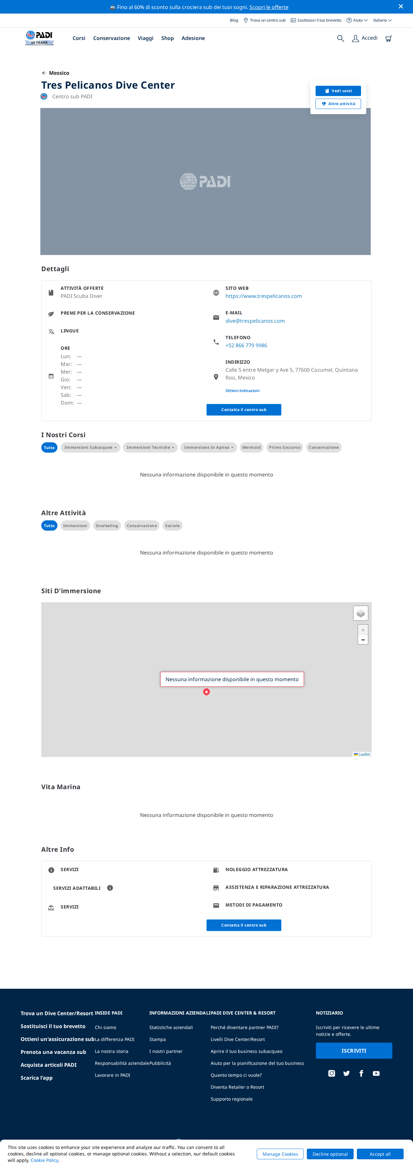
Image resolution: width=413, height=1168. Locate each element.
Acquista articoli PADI (48, 1064)
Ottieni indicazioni (242, 390)
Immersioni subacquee (89, 447)
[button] (206, 692)
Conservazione (111, 38)
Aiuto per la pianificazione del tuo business (257, 1063)
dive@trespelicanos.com (255, 320)
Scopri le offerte (268, 7)
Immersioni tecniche (148, 447)
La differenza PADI (115, 1039)
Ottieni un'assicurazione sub (58, 1039)
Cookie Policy (44, 1160)
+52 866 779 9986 (246, 345)
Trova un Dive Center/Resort (57, 1013)
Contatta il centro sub (244, 409)
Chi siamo (105, 1027)
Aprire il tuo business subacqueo (246, 1051)
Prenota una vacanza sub (53, 1051)
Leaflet (364, 754)
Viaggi (146, 38)
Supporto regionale (232, 1099)
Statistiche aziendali (171, 1027)
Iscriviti (354, 1050)
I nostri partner (166, 1051)
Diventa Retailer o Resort (237, 1087)
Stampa (157, 1039)
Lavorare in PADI (112, 1075)
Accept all (380, 1154)
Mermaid (251, 447)
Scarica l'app (37, 1077)
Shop (167, 38)
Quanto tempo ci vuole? (236, 1075)
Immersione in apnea (206, 447)
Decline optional (330, 1154)
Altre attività (341, 103)
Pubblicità (160, 1063)
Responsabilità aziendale (122, 1063)
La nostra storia (111, 1051)
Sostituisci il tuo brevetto (319, 20)
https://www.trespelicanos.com (264, 295)
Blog (234, 20)
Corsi (79, 38)
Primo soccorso (284, 447)
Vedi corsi (342, 90)
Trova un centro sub (268, 20)
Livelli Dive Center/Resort (238, 1039)
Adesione (193, 38)
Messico (57, 72)
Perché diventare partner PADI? (244, 1027)
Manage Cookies (280, 1154)
